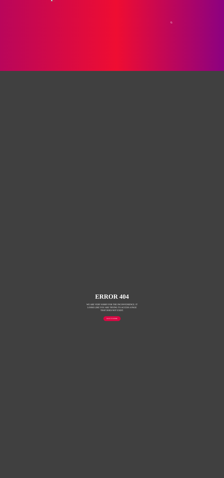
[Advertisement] (111, 58)
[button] (171, 22)
